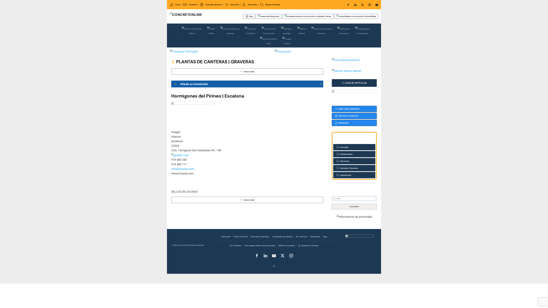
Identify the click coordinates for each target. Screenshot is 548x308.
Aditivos (191, 33)
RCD (268, 43)
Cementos (250, 33)
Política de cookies (286, 245)
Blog (251, 16)
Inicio (177, 4)
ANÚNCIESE (343, 123)
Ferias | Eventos (240, 236)
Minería (302, 33)
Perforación (344, 33)
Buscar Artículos (273, 4)
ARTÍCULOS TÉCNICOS (348, 116)
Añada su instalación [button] (194, 84)
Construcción (269, 33)
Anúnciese (225, 236)
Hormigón (287, 33)
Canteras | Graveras (349, 168)
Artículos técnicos (214, 4)
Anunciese (252, 4)
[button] (354, 217)
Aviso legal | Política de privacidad (259, 245)
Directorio (234, 4)
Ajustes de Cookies (309, 245)
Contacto (193, 4)
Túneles (287, 43)
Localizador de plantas (282, 236)
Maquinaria (274, 16)
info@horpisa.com (182, 169)
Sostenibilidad (370, 16)
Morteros (322, 33)
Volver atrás (249, 71)
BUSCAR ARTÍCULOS (356, 82)
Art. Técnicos (301, 236)
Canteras (230, 33)
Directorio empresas (260, 236)
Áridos (211, 33)
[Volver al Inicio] (203, 16)
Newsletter (315, 236)
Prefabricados (362, 33)
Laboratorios (345, 175)
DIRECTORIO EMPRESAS (348, 109)
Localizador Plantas (323, 16)
